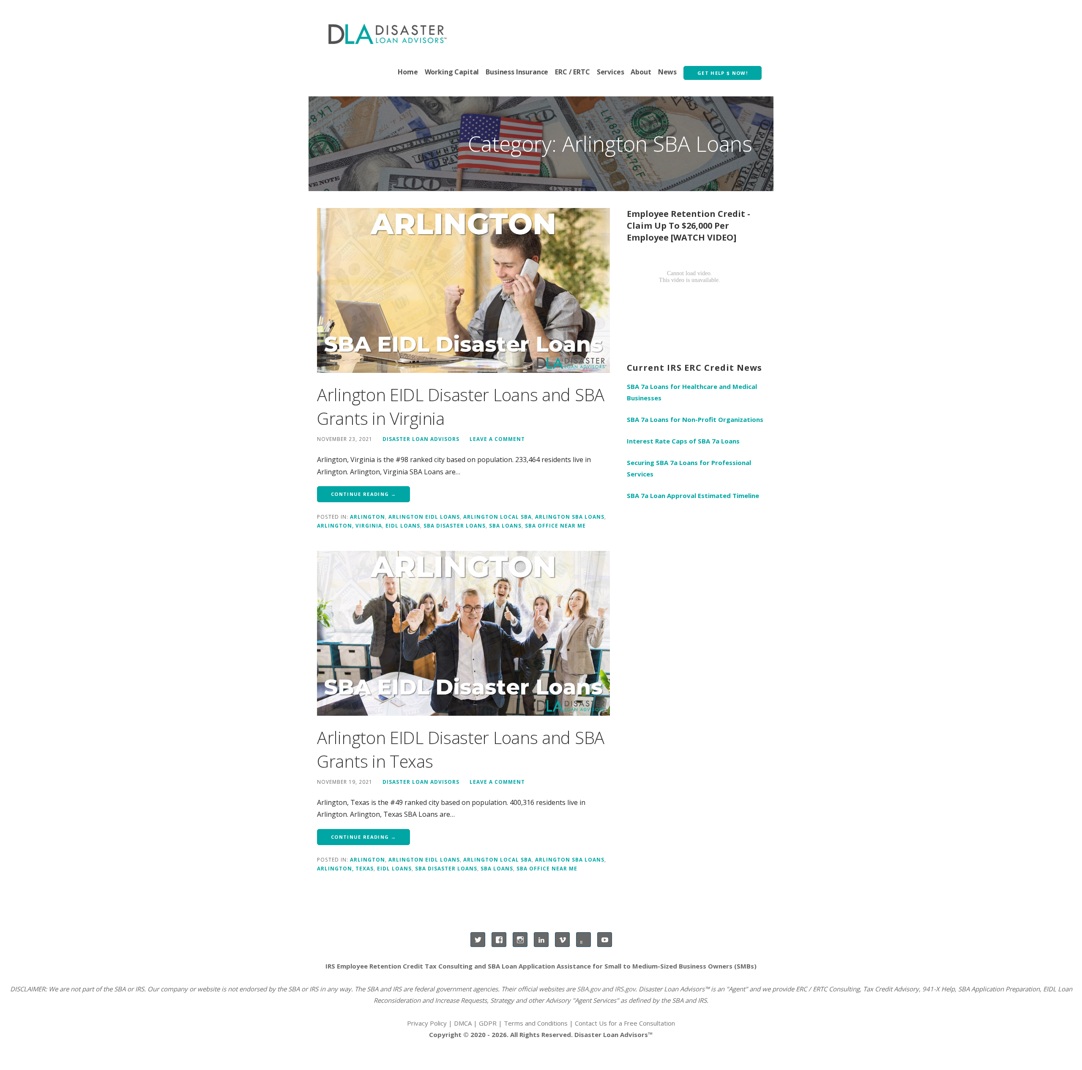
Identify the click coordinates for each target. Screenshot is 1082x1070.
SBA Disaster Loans (455, 525)
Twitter (477, 939)
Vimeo (562, 939)
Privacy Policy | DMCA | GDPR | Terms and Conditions (487, 1023)
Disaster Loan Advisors (421, 438)
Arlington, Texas (345, 868)
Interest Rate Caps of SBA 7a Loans (683, 441)
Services (610, 72)
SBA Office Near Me (555, 525)
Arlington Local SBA (497, 516)
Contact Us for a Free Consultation (625, 1023)
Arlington (367, 516)
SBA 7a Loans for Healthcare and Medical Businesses (692, 392)
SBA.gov (588, 989)
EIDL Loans (402, 525)
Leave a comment (497, 438)
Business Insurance (517, 72)
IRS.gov (625, 989)
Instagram (520, 939)
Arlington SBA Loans (569, 516)
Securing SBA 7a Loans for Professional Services (689, 468)
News (667, 72)
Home (408, 72)
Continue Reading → (363, 494)
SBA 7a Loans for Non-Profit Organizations (695, 419)
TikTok (583, 939)
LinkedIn (541, 939)
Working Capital (452, 72)
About (641, 72)
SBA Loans (505, 525)
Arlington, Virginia (349, 525)
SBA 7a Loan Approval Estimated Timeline (693, 495)
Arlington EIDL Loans (424, 516)
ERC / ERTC (572, 72)
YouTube (604, 939)
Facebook (499, 939)
